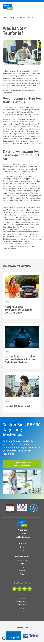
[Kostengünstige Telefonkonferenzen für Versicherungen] (22, 286)
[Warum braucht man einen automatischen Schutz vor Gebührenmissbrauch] (22, 337)
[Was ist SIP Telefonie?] (22, 386)
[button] (4, 638)
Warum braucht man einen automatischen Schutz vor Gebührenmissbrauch (20, 359)
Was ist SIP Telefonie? (17, 406)
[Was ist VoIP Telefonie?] (22, 52)
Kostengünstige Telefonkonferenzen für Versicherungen (19, 309)
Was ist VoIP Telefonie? (14, 30)
